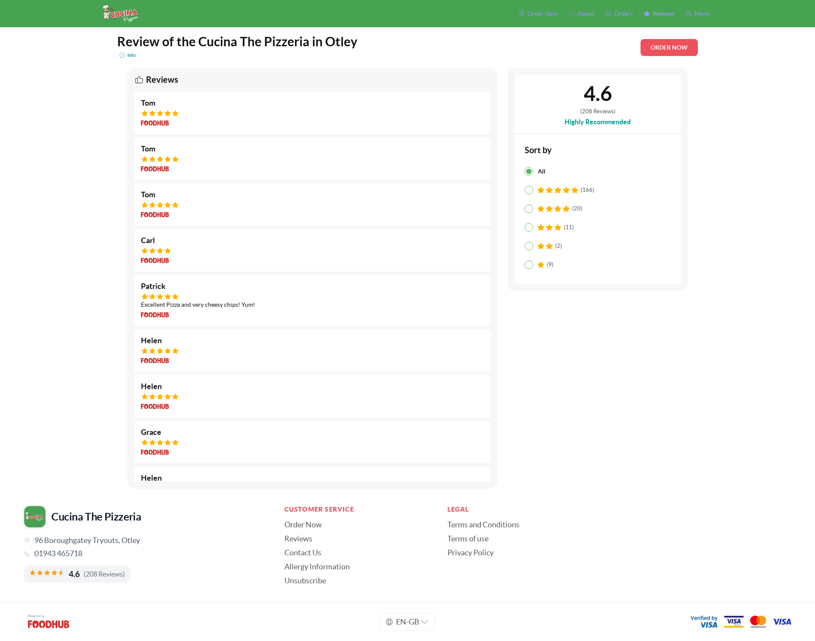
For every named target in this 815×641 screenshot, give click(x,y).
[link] (142, 553)
